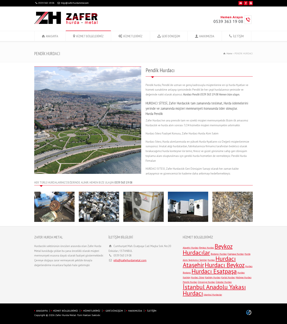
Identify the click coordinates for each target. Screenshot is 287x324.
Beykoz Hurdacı (206, 247)
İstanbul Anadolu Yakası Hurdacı (214, 290)
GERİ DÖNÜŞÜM (171, 36)
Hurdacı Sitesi (197, 277)
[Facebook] (246, 3)
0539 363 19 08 (46, 2)
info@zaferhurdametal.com (129, 260)
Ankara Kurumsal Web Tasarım (249, 312)
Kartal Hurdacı (228, 277)
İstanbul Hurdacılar (213, 294)
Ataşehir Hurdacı (191, 247)
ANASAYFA (52, 36)
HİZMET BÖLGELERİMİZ (90, 36)
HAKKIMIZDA (206, 36)
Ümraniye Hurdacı (206, 282)
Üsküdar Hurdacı (224, 282)
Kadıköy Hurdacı (213, 277)
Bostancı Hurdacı (219, 253)
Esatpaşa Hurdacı (236, 253)
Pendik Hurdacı (190, 282)
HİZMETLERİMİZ (132, 36)
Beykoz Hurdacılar (208, 249)
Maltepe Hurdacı (243, 277)
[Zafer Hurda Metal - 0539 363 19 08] (65, 23)
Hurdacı (211, 260)
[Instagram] (251, 3)
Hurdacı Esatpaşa (214, 271)
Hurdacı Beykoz (225, 265)
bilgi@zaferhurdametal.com (75, 2)
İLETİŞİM (238, 36)
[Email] (240, 3)
